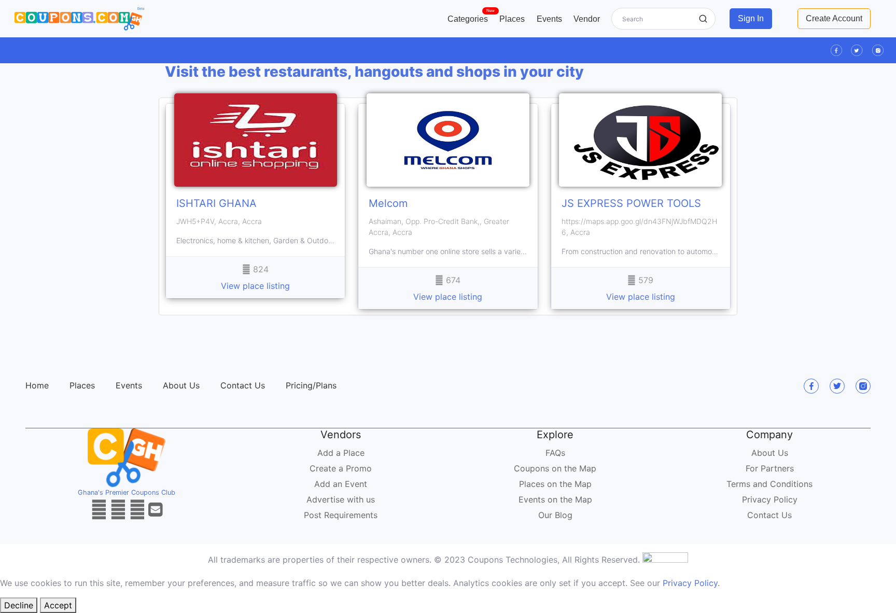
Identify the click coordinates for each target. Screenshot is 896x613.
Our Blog (555, 515)
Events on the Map (555, 499)
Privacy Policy (769, 499)
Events (549, 19)
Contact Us (242, 385)
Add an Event (340, 484)
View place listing (255, 286)
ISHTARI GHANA (216, 203)
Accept (58, 605)
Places (512, 19)
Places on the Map (555, 484)
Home (37, 385)
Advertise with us (340, 499)
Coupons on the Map (555, 468)
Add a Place (341, 453)
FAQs (555, 453)
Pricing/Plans (311, 385)
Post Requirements (340, 515)
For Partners (770, 468)
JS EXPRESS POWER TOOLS (631, 203)
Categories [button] (470, 16)
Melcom (388, 203)
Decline (18, 605)
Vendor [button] (586, 19)
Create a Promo (341, 468)
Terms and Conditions (769, 484)
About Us (181, 385)
